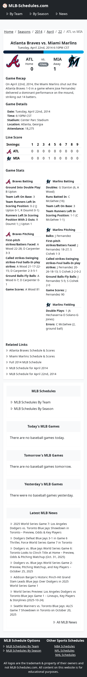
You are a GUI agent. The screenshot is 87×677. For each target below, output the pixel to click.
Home (8, 31)
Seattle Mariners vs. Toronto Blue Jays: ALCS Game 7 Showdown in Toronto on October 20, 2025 (41, 610)
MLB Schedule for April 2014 (28, 368)
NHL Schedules (65, 655)
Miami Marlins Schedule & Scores (32, 356)
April (50, 31)
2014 (38, 31)
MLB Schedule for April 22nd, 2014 (32, 374)
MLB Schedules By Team (32, 402)
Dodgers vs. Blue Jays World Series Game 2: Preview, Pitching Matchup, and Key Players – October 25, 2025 (41, 567)
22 (60, 31)
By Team (16, 14)
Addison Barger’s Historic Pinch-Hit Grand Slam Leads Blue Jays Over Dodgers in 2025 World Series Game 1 (40, 581)
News (63, 14)
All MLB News (67, 622)
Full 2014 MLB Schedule (25, 362)
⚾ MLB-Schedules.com (25, 5)
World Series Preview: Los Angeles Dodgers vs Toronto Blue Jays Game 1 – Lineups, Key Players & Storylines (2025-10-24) (43, 596)
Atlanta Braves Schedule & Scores (32, 350)
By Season (41, 14)
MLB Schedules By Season (33, 408)
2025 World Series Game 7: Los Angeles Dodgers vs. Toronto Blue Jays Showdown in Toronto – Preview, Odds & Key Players (39, 528)
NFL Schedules (64, 650)
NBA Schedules (64, 646)
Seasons (24, 31)
